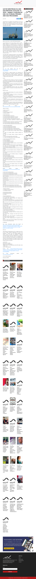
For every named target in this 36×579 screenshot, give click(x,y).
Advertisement (21, 560)
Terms (20, 557)
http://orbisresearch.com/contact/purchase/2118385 (11, 106)
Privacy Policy (21, 559)
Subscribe (10, 571)
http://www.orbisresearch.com (8, 254)
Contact (20, 561)
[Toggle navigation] (3, 5)
